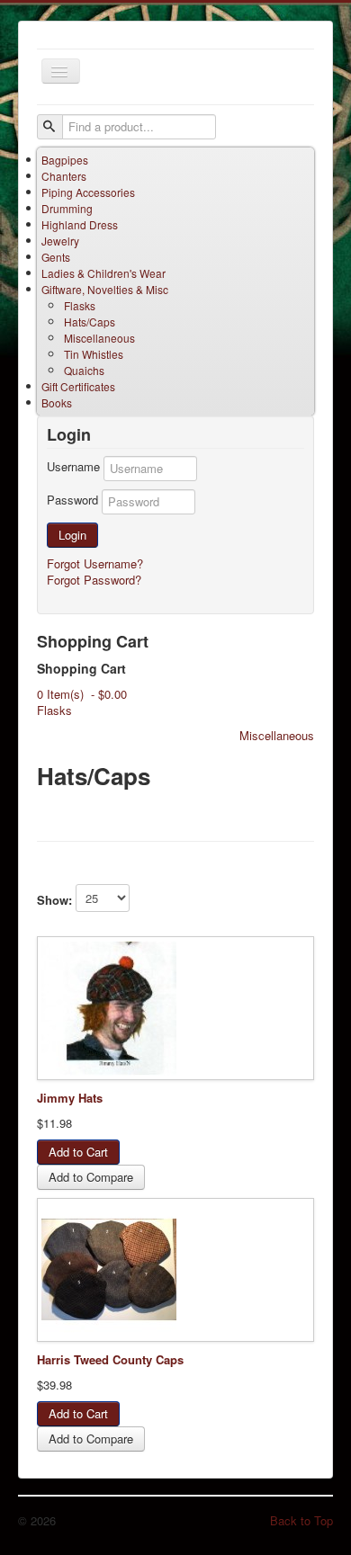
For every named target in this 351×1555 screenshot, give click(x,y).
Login (72, 534)
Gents (55, 256)
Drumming (67, 208)
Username (73, 467)
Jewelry (60, 240)
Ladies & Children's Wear (103, 273)
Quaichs (84, 370)
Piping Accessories (88, 192)
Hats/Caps (89, 321)
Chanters (63, 175)
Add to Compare (91, 1176)
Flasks (79, 305)
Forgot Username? (95, 563)
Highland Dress (79, 224)
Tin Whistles (93, 354)
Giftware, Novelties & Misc (104, 289)
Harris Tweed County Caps (110, 1359)
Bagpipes (64, 159)
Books (56, 402)
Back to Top (301, 1520)
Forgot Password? (94, 579)
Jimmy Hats (70, 1097)
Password (72, 500)
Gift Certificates (78, 386)
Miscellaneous (99, 337)
